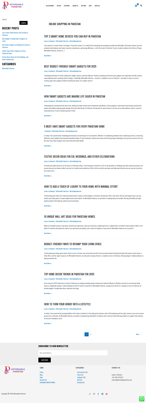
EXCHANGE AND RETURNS (47, 382)
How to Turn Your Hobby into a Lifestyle (67, 304)
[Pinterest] (107, 394)
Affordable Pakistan (8, 68)
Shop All (97, 5)
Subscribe (44, 360)
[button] (141, 5)
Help (41, 377)
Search (4, 19)
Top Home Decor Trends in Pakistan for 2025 (69, 274)
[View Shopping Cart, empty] (136, 6)
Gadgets (75, 5)
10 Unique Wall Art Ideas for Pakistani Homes (69, 216)
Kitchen (83, 5)
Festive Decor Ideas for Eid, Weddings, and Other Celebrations (79, 156)
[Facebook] (98, 394)
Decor (59, 5)
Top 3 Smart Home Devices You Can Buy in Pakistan (72, 36)
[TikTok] (90, 394)
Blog (41, 375)
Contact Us (43, 380)
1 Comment (47, 131)
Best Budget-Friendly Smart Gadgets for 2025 (70, 66)
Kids (90, 5)
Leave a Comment (49, 41)
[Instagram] (94, 394)
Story (41, 372)
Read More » (48, 55)
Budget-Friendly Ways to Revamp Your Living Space (73, 244)
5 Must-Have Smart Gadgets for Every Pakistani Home (74, 126)
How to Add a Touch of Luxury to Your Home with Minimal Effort (81, 186)
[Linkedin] (102, 394)
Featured (67, 5)
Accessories (50, 5)
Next (138, 334)
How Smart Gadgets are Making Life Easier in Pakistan (74, 96)
